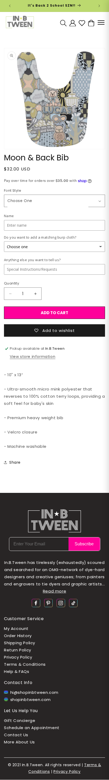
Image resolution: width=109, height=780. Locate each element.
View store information (32, 356)
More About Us (19, 742)
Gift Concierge (19, 720)
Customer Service (24, 619)
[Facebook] (36, 603)
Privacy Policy (18, 657)
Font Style (12, 190)
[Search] (63, 23)
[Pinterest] (48, 603)
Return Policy (17, 650)
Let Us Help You (21, 711)
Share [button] (15, 462)
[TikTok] (73, 603)
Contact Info (18, 683)
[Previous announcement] (10, 6)
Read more (54, 591)
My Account (16, 628)
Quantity (11, 283)
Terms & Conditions (25, 664)
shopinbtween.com (30, 699)
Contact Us (16, 735)
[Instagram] (61, 603)
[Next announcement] (99, 6)
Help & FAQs (16, 671)
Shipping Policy (19, 643)
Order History (18, 635)
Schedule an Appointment (32, 727)
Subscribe (84, 544)
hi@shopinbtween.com (34, 692)
